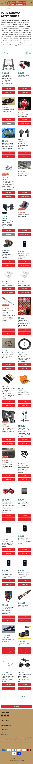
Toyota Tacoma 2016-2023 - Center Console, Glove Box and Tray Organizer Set (24, 678)
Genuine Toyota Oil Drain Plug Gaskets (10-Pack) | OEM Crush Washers (7, 355)
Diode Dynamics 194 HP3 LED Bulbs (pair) (24, 284)
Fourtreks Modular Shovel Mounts (23, 606)
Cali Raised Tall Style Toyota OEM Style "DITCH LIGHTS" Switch (24, 256)
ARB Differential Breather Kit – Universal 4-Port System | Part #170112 (23, 145)
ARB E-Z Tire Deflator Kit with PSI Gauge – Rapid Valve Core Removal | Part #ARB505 (8, 610)
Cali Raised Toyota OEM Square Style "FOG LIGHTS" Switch (23, 504)
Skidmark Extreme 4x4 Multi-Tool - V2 (23, 215)
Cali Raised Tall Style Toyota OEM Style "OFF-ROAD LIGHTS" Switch (24, 540)
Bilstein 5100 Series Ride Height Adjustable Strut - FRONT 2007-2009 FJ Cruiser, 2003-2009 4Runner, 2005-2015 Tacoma (8, 315)
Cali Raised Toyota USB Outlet (23, 76)
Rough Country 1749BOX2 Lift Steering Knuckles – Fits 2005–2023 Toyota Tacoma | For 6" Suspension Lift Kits (8, 80)
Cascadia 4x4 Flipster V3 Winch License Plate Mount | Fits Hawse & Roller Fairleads (24, 469)
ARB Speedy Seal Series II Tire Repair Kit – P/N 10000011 (24, 392)
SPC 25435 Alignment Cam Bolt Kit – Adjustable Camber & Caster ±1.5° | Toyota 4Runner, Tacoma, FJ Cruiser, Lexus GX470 (8, 184)
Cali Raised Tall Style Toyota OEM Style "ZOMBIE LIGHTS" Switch (8, 575)
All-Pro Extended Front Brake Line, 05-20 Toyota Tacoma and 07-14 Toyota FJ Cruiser (8, 678)
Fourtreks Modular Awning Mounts (23, 174)
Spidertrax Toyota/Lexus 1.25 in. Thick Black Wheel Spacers (8, 255)
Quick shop (8, 88)
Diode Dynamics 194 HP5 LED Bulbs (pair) (8, 284)
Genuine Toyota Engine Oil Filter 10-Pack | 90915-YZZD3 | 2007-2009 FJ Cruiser (24, 323)
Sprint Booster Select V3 (24, 644)
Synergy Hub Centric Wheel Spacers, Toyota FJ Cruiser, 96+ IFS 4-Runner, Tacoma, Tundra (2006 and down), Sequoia (8, 507)
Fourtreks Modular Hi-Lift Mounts (8, 640)
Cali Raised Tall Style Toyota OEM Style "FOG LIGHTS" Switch (24, 575)
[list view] (30, 53)
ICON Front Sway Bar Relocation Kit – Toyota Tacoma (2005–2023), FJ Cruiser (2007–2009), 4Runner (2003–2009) (8, 393)
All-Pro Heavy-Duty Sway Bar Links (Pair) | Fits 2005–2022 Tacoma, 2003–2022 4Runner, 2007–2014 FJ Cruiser (24, 432)
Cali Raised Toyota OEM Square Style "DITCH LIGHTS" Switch (7, 544)
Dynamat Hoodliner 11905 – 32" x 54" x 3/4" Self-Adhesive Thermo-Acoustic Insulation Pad (8, 146)
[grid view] (26, 53)
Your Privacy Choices (16, 759)
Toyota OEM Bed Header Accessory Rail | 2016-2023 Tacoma (7, 465)
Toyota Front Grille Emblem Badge (23, 115)
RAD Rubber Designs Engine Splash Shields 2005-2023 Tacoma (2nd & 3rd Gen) (8, 224)
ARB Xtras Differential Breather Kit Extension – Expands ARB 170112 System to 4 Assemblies (24, 358)
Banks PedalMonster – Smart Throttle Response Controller (8, 429)
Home (2, 9)
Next (22, 696)
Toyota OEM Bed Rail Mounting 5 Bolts (8, 110)
